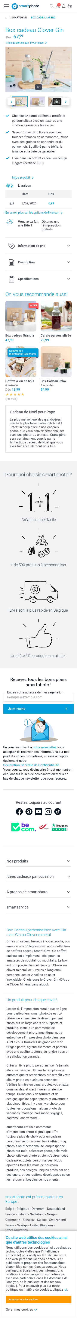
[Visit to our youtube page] (38, 811)
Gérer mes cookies (19, 1309)
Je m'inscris (16, 709)
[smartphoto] (25, 6)
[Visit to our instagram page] (48, 811)
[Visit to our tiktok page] (57, 811)
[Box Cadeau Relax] (56, 361)
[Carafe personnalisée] (56, 316)
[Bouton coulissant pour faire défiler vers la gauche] (11, 102)
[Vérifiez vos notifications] (64, 6)
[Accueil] (6, 17)
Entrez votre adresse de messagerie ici (34, 692)
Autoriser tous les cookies (23, 1299)
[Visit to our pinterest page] (28, 811)
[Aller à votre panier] (70, 6)
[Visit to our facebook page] (19, 811)
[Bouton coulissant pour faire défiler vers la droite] (66, 102)
